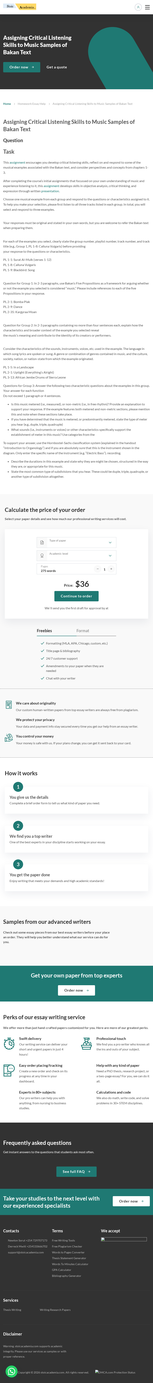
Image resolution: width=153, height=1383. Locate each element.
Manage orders (138, 7)
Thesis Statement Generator (69, 1258)
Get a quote (57, 67)
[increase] (111, 569)
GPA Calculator (61, 1269)
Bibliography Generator (66, 1275)
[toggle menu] (147, 7)
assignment (17, 162)
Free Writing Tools (63, 1240)
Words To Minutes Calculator (70, 1264)
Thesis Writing (12, 1309)
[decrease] (97, 569)
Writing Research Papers (55, 1309)
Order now (19, 67)
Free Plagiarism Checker (67, 1246)
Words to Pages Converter (68, 1252)
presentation (50, 191)
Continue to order (76, 596)
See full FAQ (74, 1171)
